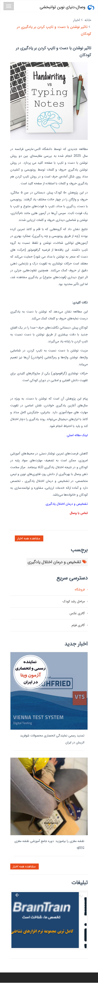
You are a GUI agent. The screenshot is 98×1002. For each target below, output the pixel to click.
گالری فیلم (78, 625)
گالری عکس (77, 613)
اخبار (76, 20)
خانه (88, 20)
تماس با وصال (79, 513)
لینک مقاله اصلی (77, 435)
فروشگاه (80, 589)
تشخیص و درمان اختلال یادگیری (67, 503)
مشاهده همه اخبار (29, 538)
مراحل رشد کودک (74, 601)
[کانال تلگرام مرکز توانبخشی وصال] (49, 929)
